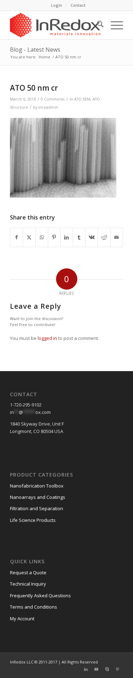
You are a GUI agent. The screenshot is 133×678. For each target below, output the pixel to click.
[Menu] (113, 25)
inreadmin (48, 107)
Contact (78, 5)
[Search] (97, 25)
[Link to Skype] (107, 669)
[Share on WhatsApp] (42, 237)
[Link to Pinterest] (117, 669)
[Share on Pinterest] (54, 237)
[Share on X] (29, 237)
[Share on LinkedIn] (67, 237)
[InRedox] (55, 25)
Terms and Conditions (33, 607)
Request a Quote (28, 572)
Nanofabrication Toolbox (36, 486)
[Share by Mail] (117, 237)
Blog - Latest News (35, 49)
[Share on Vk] (91, 237)
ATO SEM (82, 99)
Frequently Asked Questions (40, 595)
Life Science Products (33, 520)
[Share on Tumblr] (79, 237)
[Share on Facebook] (16, 237)
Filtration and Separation (36, 508)
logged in (47, 338)
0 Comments (53, 99)
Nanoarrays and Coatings (37, 497)
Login (56, 5)
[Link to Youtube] (96, 669)
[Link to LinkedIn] (86, 669)
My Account (22, 618)
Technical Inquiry (28, 584)
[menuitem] (57, 5)
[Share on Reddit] (104, 237)
